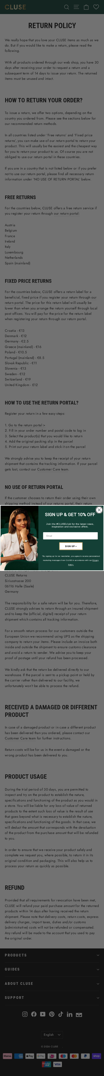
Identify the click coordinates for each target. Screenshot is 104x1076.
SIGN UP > (71, 546)
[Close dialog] (99, 510)
